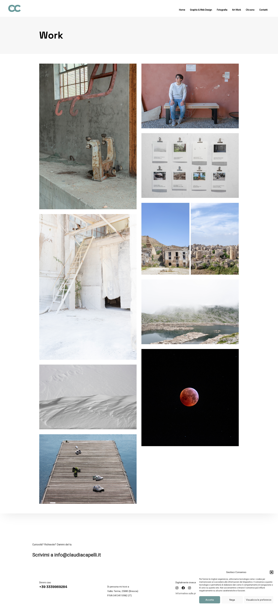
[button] (271, 572)
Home (182, 10)
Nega (232, 599)
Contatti (263, 10)
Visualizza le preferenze (258, 599)
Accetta (209, 599)
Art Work (236, 10)
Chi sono (250, 10)
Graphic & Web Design (201, 10)
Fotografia (222, 10)
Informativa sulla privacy (188, 593)
